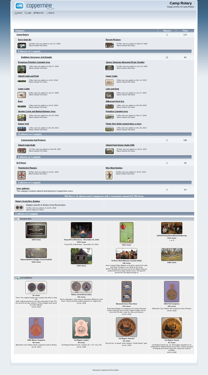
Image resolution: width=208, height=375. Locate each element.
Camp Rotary (23, 35)
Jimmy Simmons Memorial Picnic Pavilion (125, 62)
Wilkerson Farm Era (115, 101)
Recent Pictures (113, 40)
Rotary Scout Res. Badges (27, 201)
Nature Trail (23, 124)
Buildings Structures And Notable (36, 57)
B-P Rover (21, 163)
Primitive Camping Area (117, 111)
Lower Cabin (24, 89)
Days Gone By (24, 40)
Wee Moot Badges (114, 168)
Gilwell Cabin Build (26, 145)
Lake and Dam (112, 89)
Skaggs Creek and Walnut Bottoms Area (36, 111)
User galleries (23, 188)
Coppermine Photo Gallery (110, 370)
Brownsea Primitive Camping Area (34, 62)
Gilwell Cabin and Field (28, 76)
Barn (20, 101)
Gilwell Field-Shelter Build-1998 (120, 145)
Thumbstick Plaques (27, 168)
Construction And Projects (33, 140)
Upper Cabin (111, 76)
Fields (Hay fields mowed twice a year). (124, 124)
